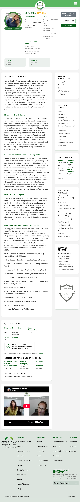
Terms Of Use (71, 496)
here (41, 353)
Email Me (68, 25)
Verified (42, 13)
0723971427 (69, 21)
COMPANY (41, 438)
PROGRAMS (57, 438)
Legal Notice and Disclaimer (68, 14)
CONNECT (74, 438)
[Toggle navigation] (75, 3)
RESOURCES (22, 438)
